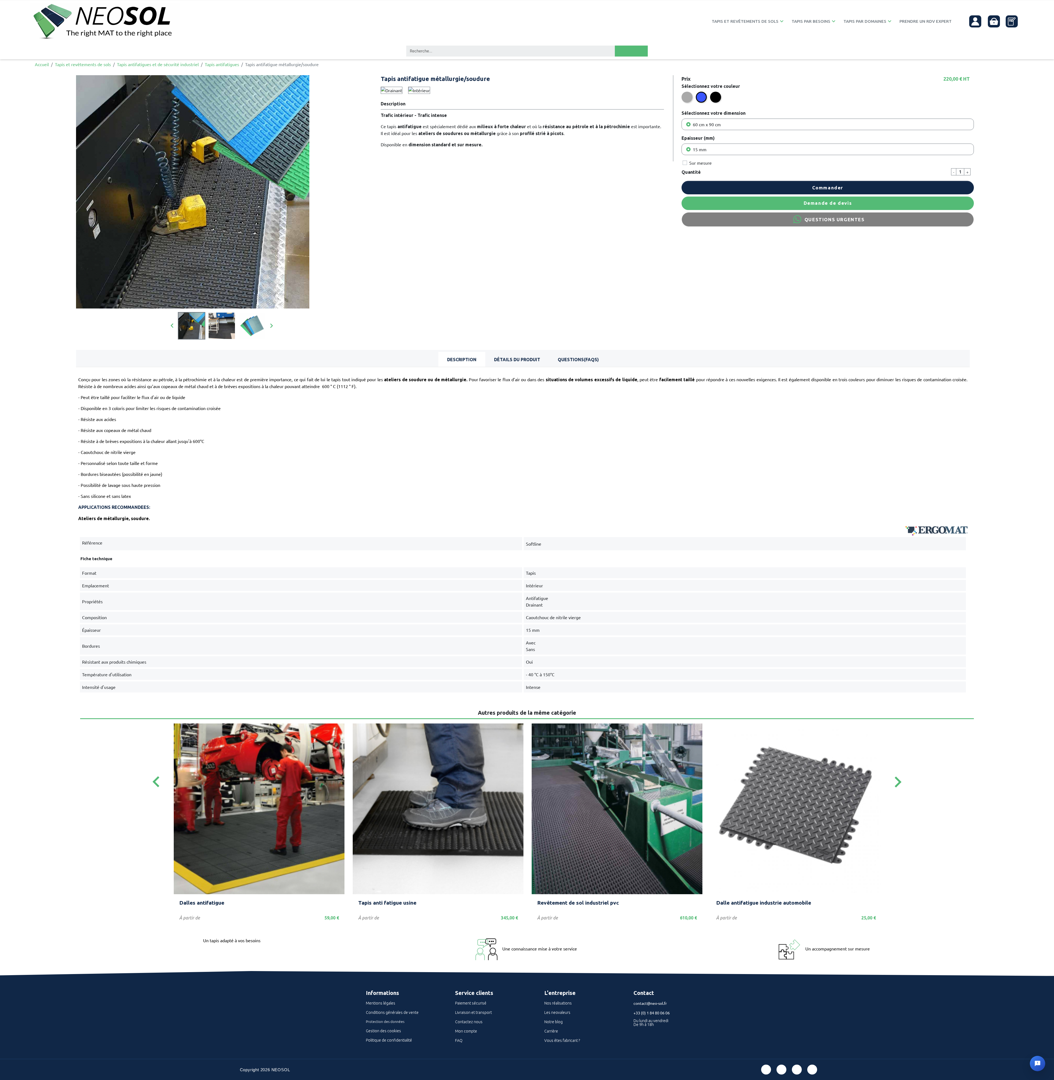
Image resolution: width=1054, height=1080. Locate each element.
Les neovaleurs (557, 1012)
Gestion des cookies (383, 1031)
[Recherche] (631, 51)
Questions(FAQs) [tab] (578, 359)
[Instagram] (812, 1070)
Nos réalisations (558, 1003)
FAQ (458, 1040)
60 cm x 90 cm (707, 124)
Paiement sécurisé (470, 1003)
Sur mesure (700, 162)
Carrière (551, 1031)
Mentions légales (380, 1003)
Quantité (691, 172)
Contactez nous (469, 1022)
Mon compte (466, 1031)
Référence (92, 542)
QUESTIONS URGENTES (834, 219)
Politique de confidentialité (389, 1040)
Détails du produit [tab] (517, 359)
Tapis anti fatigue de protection (755, 903)
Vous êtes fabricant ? (562, 1040)
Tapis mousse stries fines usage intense (229, 903)
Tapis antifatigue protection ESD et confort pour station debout (438, 903)
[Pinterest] (781, 1070)
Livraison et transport (473, 1012)
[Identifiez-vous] (975, 21)
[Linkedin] (797, 1070)
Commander (827, 187)
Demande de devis (828, 203)
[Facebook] (766, 1070)
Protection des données (385, 1021)
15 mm (700, 149)
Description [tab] (461, 359)
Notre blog (553, 1022)
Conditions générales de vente (392, 1012)
